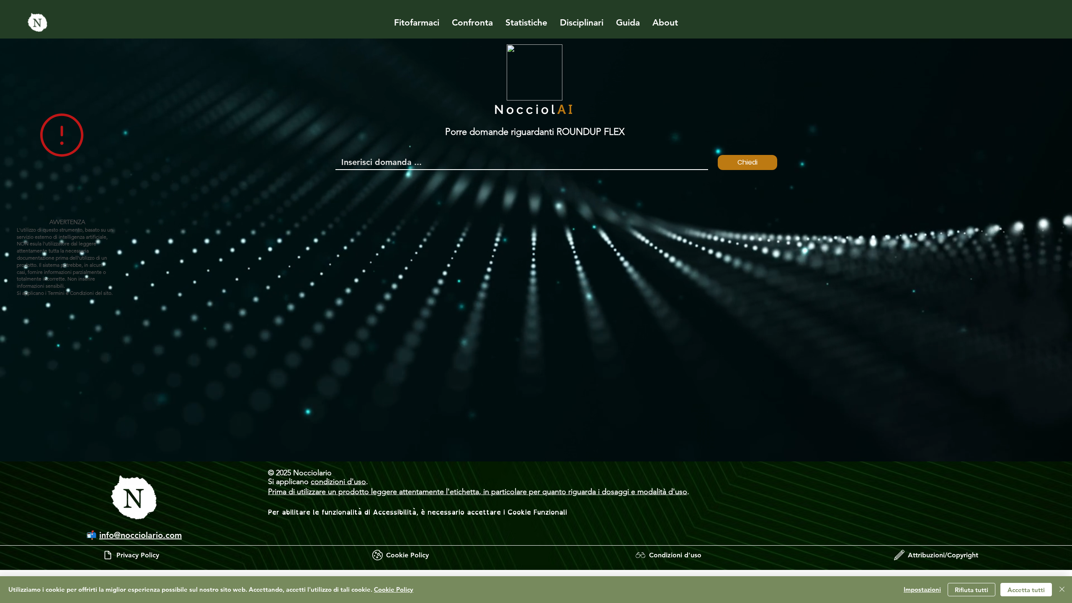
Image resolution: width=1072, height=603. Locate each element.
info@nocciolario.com (140, 535)
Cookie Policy (393, 589)
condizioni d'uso (338, 481)
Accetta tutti (1026, 590)
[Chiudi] (1062, 589)
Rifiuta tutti (971, 590)
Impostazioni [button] (922, 589)
